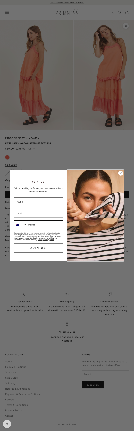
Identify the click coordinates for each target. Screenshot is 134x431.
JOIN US (38, 247)
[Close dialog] (121, 173)
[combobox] (20, 225)
